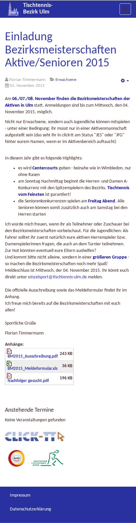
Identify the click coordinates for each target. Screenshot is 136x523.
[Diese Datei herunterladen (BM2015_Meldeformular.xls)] (32, 366)
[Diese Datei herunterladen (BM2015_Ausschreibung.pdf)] (32, 354)
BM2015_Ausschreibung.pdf (33, 357)
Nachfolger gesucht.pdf (28, 381)
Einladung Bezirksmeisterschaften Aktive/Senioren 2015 (61, 50)
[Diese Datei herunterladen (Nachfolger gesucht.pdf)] (32, 378)
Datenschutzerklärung (30, 509)
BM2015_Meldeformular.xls (32, 369)
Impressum (20, 495)
